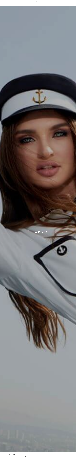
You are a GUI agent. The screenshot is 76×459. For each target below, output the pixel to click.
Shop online (21, 4)
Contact (55, 4)
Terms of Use (52, 456)
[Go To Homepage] (37, 2)
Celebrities (37, 4)
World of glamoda (46, 4)
